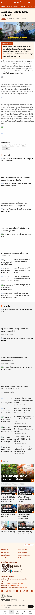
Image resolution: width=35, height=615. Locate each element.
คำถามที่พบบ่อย (5, 552)
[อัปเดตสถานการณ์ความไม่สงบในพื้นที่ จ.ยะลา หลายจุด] (7, 262)
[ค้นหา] (6, 2)
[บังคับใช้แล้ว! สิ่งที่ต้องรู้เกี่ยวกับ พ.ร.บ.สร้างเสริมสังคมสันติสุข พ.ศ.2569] (17, 375)
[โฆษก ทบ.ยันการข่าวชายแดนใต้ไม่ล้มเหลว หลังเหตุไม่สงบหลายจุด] (17, 346)
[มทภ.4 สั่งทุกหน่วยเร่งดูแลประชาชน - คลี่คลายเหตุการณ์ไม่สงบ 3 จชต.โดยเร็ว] (17, 167)
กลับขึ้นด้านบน (28, 544)
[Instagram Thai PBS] (9, 591)
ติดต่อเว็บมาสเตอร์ (22, 552)
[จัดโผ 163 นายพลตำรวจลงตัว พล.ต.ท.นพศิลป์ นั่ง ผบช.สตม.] (7, 411)
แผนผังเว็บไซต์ (4, 549)
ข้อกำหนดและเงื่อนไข (22, 549)
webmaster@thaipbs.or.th (14, 585)
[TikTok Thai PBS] (24, 591)
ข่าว (17, 145)
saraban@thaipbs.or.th (23, 587)
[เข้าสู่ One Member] (33, 2)
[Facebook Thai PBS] (2, 591)
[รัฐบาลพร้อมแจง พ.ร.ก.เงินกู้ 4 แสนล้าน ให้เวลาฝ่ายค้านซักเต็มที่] (17, 318)
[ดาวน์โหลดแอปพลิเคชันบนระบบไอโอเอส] (16, 566)
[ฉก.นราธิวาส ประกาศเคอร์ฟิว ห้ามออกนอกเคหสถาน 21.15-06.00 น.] (7, 271)
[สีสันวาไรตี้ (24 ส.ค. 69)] (9, 525)
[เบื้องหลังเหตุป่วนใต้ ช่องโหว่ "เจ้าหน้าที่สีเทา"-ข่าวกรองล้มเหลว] (26, 508)
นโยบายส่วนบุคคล (5, 555)
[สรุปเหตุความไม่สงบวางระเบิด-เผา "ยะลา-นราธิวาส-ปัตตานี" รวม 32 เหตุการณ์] (17, 192)
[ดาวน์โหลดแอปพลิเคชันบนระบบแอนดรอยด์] (16, 571)
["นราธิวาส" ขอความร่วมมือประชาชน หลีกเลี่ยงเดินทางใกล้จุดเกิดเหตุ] (7, 279)
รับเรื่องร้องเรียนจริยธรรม (24, 555)
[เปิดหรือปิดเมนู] (29, 2)
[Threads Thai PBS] (13, 591)
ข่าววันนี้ (11, 145)
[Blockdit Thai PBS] (27, 591)
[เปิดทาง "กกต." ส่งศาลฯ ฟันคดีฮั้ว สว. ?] (9, 508)
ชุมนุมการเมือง (5, 148)
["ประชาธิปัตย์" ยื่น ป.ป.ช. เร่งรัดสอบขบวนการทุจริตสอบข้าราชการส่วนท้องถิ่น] (7, 401)
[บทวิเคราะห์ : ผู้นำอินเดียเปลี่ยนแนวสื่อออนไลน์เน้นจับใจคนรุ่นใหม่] (9, 491)
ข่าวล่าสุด (4, 145)
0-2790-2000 (7, 583)
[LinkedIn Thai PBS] (31, 591)
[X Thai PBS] (6, 591)
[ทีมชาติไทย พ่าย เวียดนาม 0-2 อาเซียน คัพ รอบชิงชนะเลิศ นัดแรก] (7, 296)
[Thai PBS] (17, 2)
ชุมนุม (23, 145)
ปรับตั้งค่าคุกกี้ (21, 558)
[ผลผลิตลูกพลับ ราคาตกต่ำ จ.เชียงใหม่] (17, 473)
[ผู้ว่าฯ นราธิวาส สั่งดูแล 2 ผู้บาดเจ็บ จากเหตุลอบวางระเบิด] (17, 242)
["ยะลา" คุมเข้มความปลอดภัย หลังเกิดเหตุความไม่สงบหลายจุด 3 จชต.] (17, 217)
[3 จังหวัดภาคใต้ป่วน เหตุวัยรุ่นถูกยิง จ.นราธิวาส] (26, 525)
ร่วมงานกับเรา (4, 558)
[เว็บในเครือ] (2, 2)
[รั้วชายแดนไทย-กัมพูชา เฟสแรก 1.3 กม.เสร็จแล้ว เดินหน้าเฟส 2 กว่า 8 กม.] (7, 419)
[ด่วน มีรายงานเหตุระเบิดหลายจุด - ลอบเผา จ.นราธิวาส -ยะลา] (7, 287)
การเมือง (3, 18)
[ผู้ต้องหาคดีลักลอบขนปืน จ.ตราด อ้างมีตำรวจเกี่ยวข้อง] (26, 491)
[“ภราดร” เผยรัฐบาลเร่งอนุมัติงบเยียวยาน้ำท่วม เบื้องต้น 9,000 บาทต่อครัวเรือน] (7, 429)
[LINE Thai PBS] (17, 591)
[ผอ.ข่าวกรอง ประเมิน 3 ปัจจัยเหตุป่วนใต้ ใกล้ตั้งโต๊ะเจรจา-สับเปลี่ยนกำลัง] (7, 439)
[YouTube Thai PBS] (20, 591)
